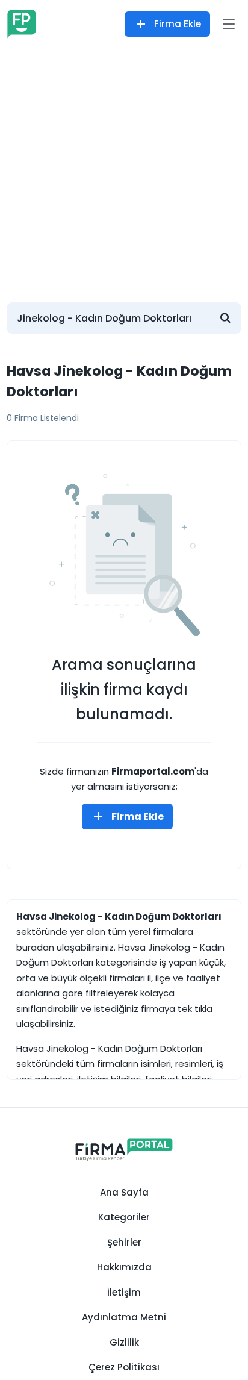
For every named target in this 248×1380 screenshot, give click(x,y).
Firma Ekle (177, 23)
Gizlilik (124, 1342)
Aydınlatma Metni (124, 1317)
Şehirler (124, 1242)
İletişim (124, 1292)
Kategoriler (124, 1217)
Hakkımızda (124, 1267)
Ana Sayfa (124, 1192)
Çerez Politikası (124, 1367)
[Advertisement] (124, 169)
